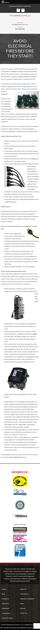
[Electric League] (20, 481)
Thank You (23, 613)
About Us (23, 589)
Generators (5, 603)
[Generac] (20, 534)
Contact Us (5, 599)
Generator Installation (27, 599)
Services (22, 608)
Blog (3, 594)
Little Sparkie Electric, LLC (20, 15)
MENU (7, 2)
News (22, 603)
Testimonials (6, 613)
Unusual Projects (7, 618)
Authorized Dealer (20, 524)
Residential (5, 608)
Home (4, 589)
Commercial (24, 594)
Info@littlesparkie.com (20, 24)
